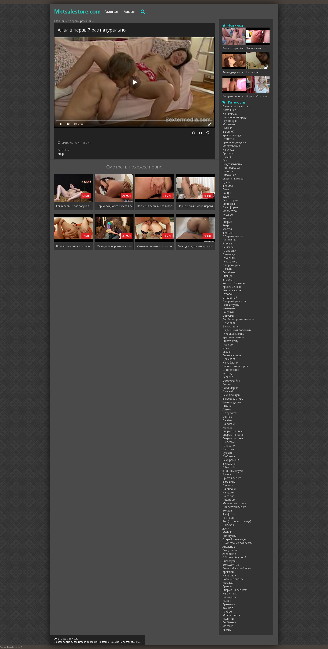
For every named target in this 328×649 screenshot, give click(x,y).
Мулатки (228, 619)
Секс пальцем (231, 395)
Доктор (227, 416)
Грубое (227, 611)
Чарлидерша (230, 388)
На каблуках (230, 362)
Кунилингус (229, 261)
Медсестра (229, 211)
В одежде (228, 254)
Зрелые (227, 243)
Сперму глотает (232, 438)
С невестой (229, 297)
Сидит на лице (231, 355)
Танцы (226, 193)
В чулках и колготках (236, 106)
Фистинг (227, 232)
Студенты (228, 258)
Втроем (227, 279)
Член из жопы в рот (235, 366)
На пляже (228, 424)
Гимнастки (229, 250)
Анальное (228, 546)
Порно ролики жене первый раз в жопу (195, 206)
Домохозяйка (231, 380)
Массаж (227, 626)
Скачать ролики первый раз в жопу (154, 246)
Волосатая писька (234, 507)
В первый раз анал (234, 301)
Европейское (230, 370)
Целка (226, 182)
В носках (228, 525)
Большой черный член (236, 568)
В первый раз (231, 265)
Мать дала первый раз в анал (114, 246)
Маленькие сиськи (234, 503)
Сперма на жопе (233, 434)
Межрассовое (231, 615)
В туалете (229, 323)
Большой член (231, 564)
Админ (129, 11)
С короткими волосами (237, 543)
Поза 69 (227, 344)
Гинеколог (229, 445)
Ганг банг (228, 517)
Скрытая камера (233, 178)
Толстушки (229, 536)
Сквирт (227, 351)
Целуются (228, 359)
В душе (227, 157)
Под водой (229, 499)
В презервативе (232, 398)
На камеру (229, 575)
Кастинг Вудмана (233, 283)
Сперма (227, 222)
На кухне (228, 492)
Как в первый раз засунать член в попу (73, 206)
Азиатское (229, 554)
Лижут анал (229, 550)
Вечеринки (229, 240)
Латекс (226, 409)
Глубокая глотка (233, 333)
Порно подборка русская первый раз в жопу (114, 206)
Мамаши (227, 582)
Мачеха (227, 427)
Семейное (228, 272)
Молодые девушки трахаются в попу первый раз (195, 246)
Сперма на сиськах (234, 590)
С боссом (228, 442)
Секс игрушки (231, 305)
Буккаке (227, 453)
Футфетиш (229, 514)
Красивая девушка (234, 142)
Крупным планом (233, 337)
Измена (227, 268)
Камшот (227, 608)
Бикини (227, 406)
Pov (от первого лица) (236, 521)
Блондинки (229, 597)
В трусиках (229, 413)
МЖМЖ (227, 532)
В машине (228, 481)
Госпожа (228, 449)
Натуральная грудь (234, 117)
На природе (229, 113)
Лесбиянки (229, 622)
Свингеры (228, 204)
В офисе (227, 485)
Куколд (227, 373)
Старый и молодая (234, 539)
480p (61, 154)
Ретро (226, 225)
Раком (226, 384)
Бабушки (228, 312)
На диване (229, 489)
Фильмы (227, 185)
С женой (227, 391)
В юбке (227, 420)
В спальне (229, 463)
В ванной (228, 131)
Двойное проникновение (238, 319)
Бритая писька (231, 478)
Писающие (229, 175)
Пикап (226, 189)
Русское (227, 214)
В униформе (230, 207)
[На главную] (77, 11)
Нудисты (227, 171)
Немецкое (228, 308)
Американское (231, 290)
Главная (111, 11)
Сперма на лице (232, 431)
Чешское (228, 247)
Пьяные (227, 128)
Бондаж (227, 510)
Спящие (227, 276)
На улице (228, 149)
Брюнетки (228, 604)
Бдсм (225, 196)
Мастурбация (231, 146)
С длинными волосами (236, 330)
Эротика (227, 153)
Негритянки (229, 593)
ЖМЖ (225, 528)
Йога (225, 348)
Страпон (227, 294)
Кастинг (227, 218)
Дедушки (228, 315)
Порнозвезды (231, 167)
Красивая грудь (232, 135)
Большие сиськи (232, 579)
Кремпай (228, 572)
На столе (228, 496)
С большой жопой (234, 557)
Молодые (228, 124)
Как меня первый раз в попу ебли (154, 206)
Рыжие (226, 629)
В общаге (228, 456)
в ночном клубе (232, 471)
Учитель (227, 229)
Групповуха (229, 121)
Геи (224, 160)
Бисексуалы (229, 561)
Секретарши (230, 200)
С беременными (232, 236)
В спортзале (230, 326)
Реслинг (227, 377)
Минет (226, 600)
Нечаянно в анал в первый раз (73, 246)
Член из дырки (231, 402)
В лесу (226, 474)
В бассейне (229, 467)
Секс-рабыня (230, 460)
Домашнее (229, 110)
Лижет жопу (230, 341)
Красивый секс (231, 287)
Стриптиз (228, 139)
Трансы (227, 586)
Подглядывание (232, 164)
